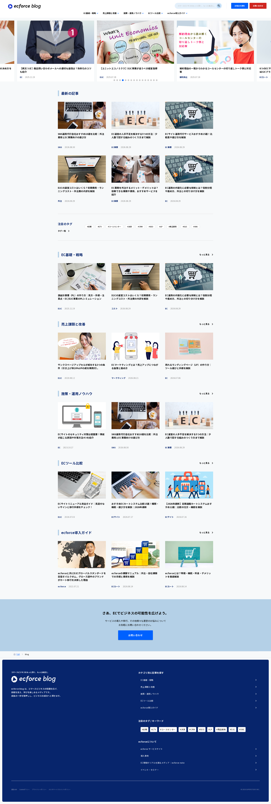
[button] (114, 80)
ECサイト (122, 517)
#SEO (201, 729)
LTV (100, 226)
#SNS (241, 729)
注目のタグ (65, 224)
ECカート (190, 77)
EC (173, 201)
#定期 (144, 729)
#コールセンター (168, 729)
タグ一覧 (62, 230)
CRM (141, 226)
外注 (66, 201)
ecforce (68, 586)
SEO (151, 226)
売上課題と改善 (110, 13)
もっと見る (204, 254)
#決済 (182, 729)
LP (161, 226)
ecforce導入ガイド (176, 13)
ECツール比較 (154, 13)
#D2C (232, 729)
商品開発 (173, 226)
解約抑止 (110, 77)
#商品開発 (221, 729)
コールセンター (115, 226)
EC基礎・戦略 (90, 13)
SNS (66, 147)
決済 (130, 226)
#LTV (153, 729)
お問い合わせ (135, 635)
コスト (121, 308)
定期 (89, 226)
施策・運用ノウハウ (132, 13)
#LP (210, 729)
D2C (28, 77)
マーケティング (125, 378)
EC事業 (121, 147)
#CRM (192, 729)
